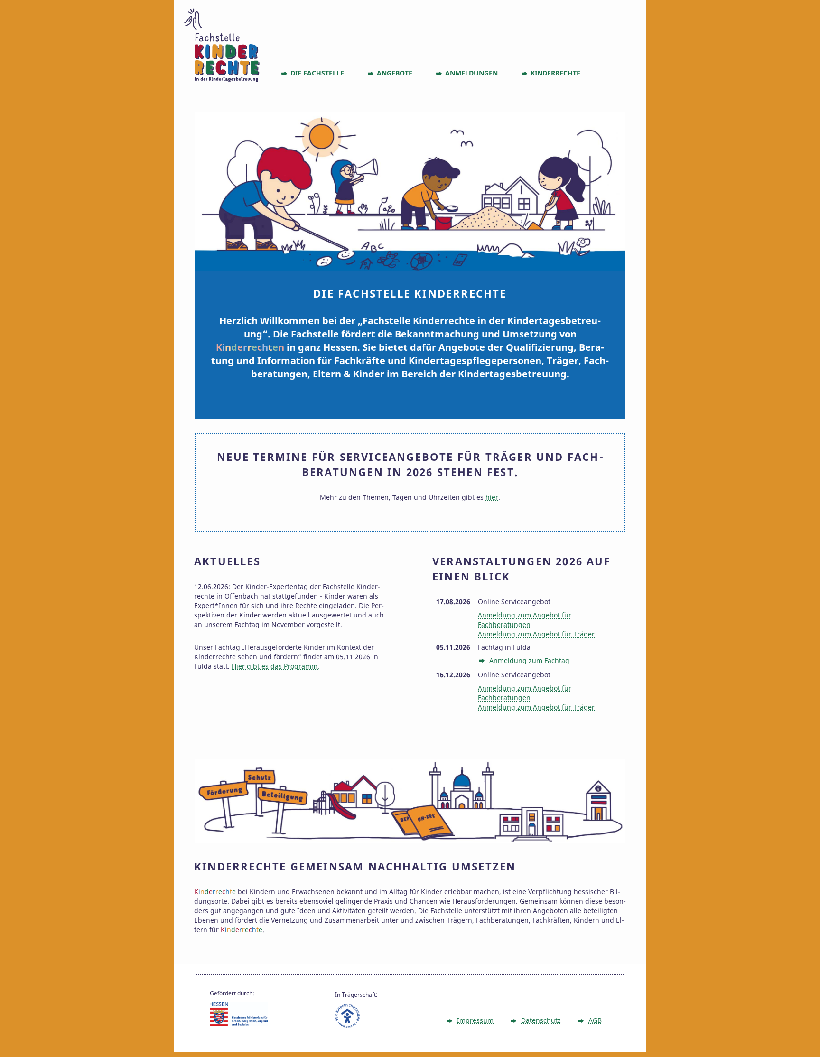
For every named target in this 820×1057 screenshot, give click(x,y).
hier (491, 497)
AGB (595, 1020)
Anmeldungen (471, 73)
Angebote (394, 73)
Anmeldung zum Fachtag (529, 660)
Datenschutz (541, 1020)
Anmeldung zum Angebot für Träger (537, 633)
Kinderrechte (555, 73)
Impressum (475, 1020)
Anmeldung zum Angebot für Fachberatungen (524, 619)
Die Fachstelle (317, 73)
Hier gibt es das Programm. (275, 666)
